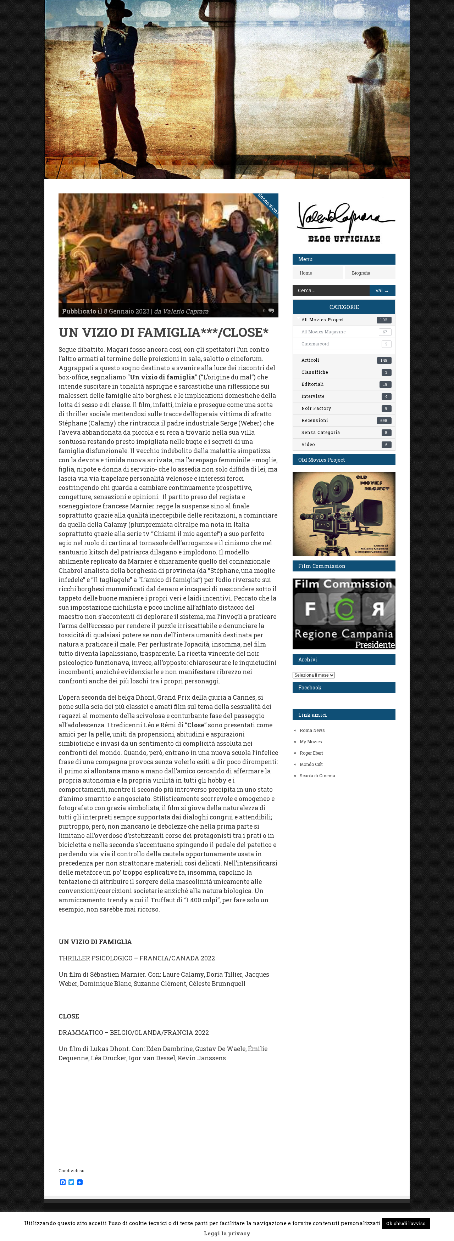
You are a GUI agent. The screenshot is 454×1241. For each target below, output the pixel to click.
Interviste (344, 396)
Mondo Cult (311, 764)
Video (344, 444)
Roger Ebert (311, 753)
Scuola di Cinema (317, 775)
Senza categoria (344, 432)
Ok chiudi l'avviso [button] (406, 1223)
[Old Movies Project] (344, 554)
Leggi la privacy (227, 1233)
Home (306, 273)
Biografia (361, 273)
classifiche (344, 372)
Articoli (344, 360)
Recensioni (269, 203)
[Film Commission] (344, 647)
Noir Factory (344, 408)
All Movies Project (344, 319)
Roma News (312, 730)
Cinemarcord (344, 343)
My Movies (311, 741)
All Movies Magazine (344, 331)
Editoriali (344, 384)
